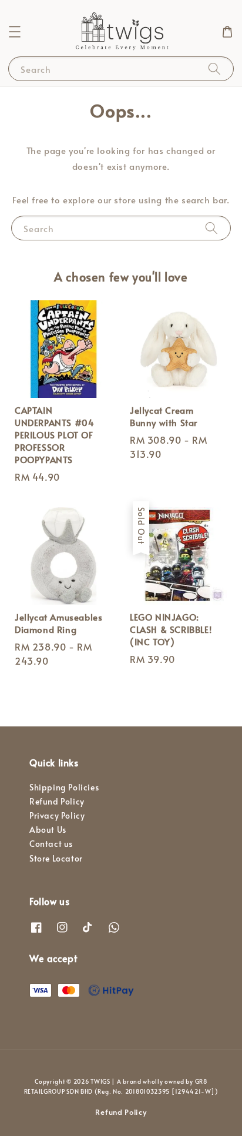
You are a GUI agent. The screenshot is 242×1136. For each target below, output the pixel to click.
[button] (15, 32)
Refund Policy (57, 801)
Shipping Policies (64, 787)
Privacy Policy (57, 815)
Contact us (51, 843)
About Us (47, 829)
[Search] (214, 68)
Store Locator (56, 858)
